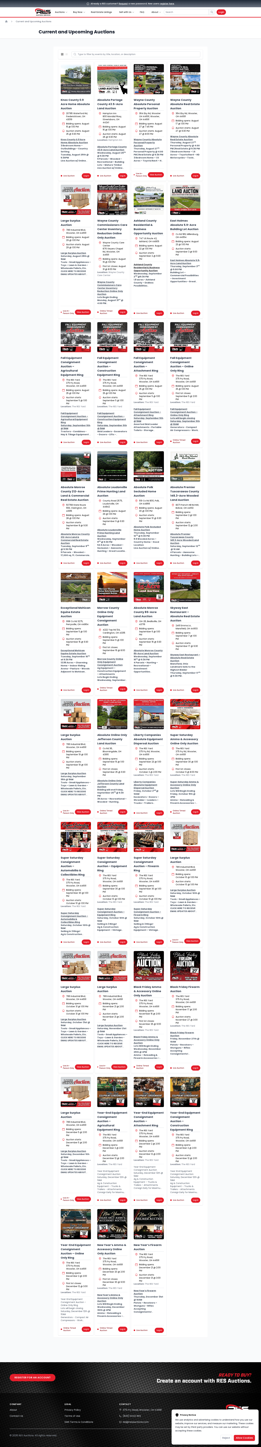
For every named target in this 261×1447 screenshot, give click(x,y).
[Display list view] (67, 54)
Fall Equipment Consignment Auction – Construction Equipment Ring (108, 366)
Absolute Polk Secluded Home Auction (145, 491)
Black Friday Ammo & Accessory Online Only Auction (147, 991)
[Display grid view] (63, 54)
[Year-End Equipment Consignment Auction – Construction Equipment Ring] (185, 1092)
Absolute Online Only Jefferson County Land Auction (112, 739)
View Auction (156, 174)
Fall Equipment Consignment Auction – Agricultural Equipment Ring (72, 366)
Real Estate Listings (101, 12)
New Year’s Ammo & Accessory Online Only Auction (111, 1249)
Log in (86, 175)
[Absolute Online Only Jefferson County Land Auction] (112, 714)
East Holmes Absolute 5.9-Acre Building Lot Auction (184, 225)
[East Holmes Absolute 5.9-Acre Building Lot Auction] (185, 200)
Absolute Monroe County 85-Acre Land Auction (146, 612)
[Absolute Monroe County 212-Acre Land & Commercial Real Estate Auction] (76, 466)
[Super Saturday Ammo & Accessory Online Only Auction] (185, 714)
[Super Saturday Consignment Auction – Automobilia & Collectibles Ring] (76, 837)
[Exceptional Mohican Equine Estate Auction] (76, 587)
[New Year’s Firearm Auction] (149, 1224)
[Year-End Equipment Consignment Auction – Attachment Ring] (149, 1092)
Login (221, 12)
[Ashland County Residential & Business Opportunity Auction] (149, 200)
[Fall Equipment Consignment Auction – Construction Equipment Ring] (112, 337)
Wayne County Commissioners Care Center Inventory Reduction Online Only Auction (112, 229)
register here (167, 3)
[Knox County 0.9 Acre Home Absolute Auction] (76, 79)
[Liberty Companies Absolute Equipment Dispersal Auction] (149, 714)
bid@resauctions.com (136, 1422)
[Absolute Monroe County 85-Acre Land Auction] (149, 587)
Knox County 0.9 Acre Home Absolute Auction (75, 104)
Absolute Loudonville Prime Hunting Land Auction (112, 491)
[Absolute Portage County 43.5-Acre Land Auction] (112, 79)
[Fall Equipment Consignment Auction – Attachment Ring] (149, 337)
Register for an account (32, 1377)
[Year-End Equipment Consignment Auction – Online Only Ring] (76, 1224)
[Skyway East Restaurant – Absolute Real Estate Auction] (185, 587)
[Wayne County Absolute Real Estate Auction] (185, 79)
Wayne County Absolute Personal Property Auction (147, 104)
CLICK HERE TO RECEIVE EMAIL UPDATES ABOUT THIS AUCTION (73, 274)
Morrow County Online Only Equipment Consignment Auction (108, 616)
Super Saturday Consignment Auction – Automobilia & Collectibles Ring (73, 866)
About (13, 1410)
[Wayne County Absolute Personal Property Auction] (149, 79)
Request (123, 3)
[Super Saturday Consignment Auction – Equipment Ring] (112, 837)
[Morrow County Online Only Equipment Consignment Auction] (112, 587)
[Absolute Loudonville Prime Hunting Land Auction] (112, 466)
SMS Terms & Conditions (78, 1422)
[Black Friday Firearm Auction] (185, 966)
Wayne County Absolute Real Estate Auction (185, 104)
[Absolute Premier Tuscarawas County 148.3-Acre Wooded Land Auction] (185, 466)
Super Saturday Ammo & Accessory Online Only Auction (184, 739)
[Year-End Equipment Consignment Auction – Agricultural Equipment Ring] (112, 1092)
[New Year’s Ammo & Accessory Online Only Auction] (112, 1224)
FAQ (142, 12)
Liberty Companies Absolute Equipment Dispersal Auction (148, 739)
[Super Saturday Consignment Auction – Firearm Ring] (149, 837)
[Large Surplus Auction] (76, 200)
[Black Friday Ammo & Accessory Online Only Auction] (149, 966)
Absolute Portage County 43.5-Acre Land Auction (110, 104)
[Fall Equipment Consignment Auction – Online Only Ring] (185, 337)
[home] (43, 12)
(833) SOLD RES (132, 1416)
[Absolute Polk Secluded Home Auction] (149, 466)
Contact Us (16, 1416)
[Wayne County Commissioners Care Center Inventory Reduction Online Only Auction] (112, 200)
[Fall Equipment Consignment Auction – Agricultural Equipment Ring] (76, 337)
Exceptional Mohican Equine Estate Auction (75, 612)
